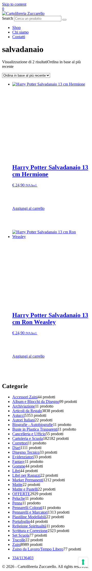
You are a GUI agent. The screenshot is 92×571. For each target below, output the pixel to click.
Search (7, 18)
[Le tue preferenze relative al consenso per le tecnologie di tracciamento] (83, 562)
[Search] (64, 19)
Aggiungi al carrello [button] (28, 208)
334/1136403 (22, 558)
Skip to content (14, 4)
